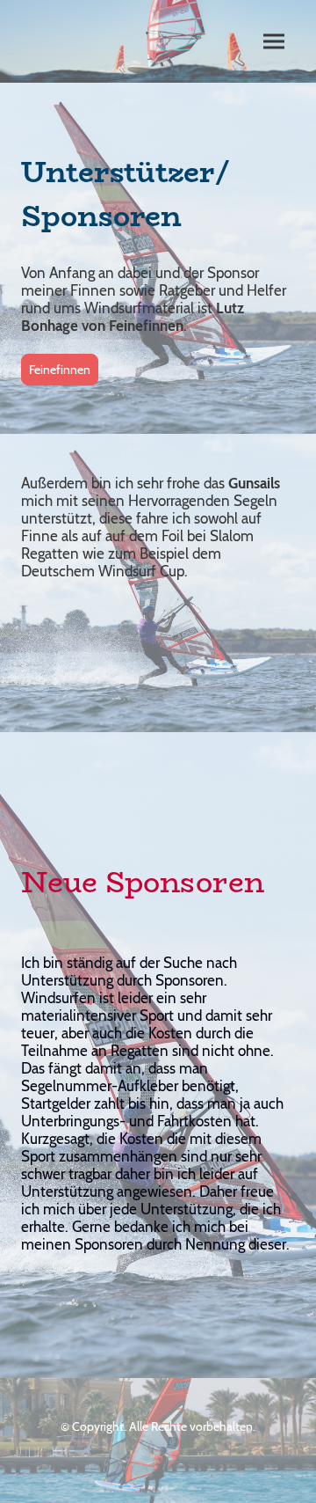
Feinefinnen (59, 370)
